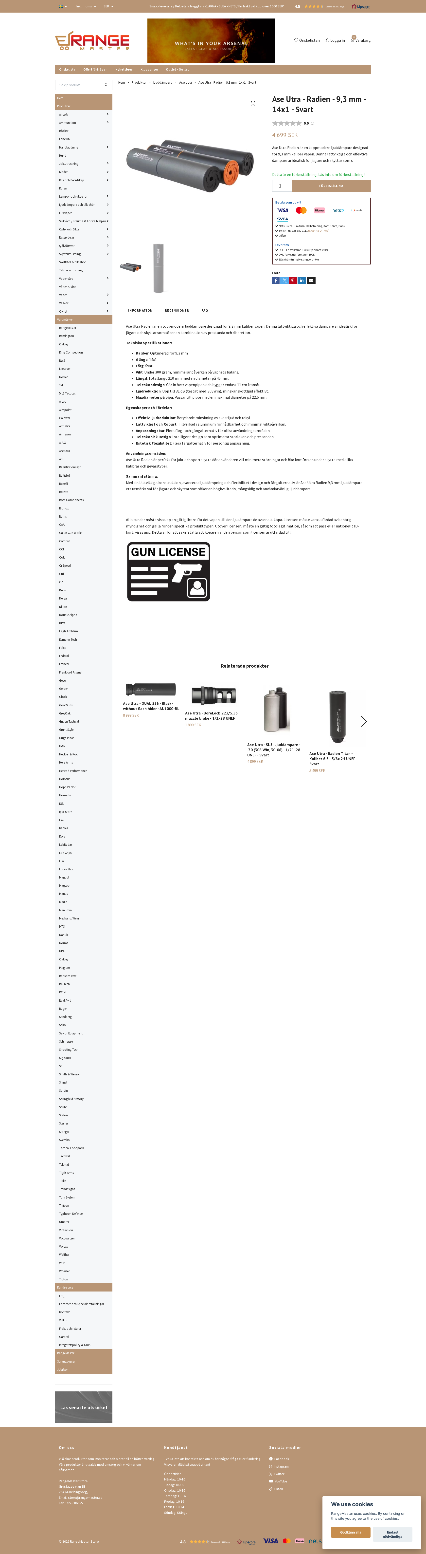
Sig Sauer (65, 1058)
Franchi (64, 664)
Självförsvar (66, 246)
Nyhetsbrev (124, 69)
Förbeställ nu (331, 186)
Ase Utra (64, 451)
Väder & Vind (67, 287)
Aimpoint (65, 410)
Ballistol (64, 475)
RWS (62, 360)
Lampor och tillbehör (73, 196)
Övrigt (63, 311)
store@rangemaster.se (85, 1497)
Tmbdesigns (67, 1189)
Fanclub (64, 139)
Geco (62, 680)
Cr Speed (65, 565)
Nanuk (63, 935)
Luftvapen (65, 213)
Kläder (63, 172)
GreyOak (65, 713)
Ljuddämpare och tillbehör (77, 204)
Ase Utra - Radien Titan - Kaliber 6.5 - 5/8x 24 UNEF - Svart (333, 758)
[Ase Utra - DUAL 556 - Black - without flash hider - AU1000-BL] (151, 689)
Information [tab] (140, 310)
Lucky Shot (66, 869)
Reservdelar (66, 237)
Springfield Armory (71, 1099)
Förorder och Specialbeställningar (81, 1304)
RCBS (62, 992)
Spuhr (63, 1107)
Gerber (63, 689)
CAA (62, 524)
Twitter (278, 1474)
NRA (62, 951)
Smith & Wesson (70, 1074)
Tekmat (64, 1164)
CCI (61, 549)
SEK (107, 6)
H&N (62, 746)
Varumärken (65, 319)
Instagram (281, 1466)
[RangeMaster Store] (93, 41)
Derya (63, 598)
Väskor (63, 303)
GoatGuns (65, 705)
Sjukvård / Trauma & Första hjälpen (82, 221)
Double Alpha (68, 615)
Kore (62, 836)
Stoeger (64, 1132)
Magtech (65, 885)
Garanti (64, 1337)
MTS (62, 926)
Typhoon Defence (71, 1214)
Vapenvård (66, 279)
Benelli (63, 484)
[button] (363, 721)
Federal (64, 656)
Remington (66, 336)
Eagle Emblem (68, 631)
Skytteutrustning (70, 254)
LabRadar (65, 844)
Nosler (63, 377)
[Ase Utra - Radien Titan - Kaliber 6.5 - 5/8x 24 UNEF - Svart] (337, 714)
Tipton (63, 1279)
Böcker (63, 131)
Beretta (64, 492)
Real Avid (65, 1000)
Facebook (281, 1459)
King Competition (71, 352)
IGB (61, 803)
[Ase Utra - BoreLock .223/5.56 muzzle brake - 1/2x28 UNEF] (213, 694)
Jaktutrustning (68, 164)
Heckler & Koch (69, 754)
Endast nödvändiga (392, 1534)
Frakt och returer (70, 1328)
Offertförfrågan (95, 69)
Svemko (64, 1140)
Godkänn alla (350, 1533)
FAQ (62, 1296)
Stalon (63, 1115)
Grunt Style (66, 729)
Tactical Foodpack (71, 1148)
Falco (63, 648)
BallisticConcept (70, 467)
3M (61, 385)
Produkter (63, 106)
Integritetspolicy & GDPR (75, 1345)
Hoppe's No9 (67, 787)
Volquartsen (67, 1238)
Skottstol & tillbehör (72, 262)
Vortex (63, 1246)
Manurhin (65, 910)
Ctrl (61, 574)
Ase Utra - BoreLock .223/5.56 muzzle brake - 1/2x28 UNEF (211, 716)
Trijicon (64, 1205)
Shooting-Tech (68, 1049)
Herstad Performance (73, 771)
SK (60, 1066)
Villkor (63, 1320)
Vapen (63, 295)
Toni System (67, 1197)
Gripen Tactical (69, 721)
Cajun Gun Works (70, 533)
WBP (62, 1263)
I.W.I (62, 820)
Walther (64, 1254)
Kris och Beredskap (71, 180)
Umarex (64, 1222)
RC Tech (64, 984)
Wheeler (64, 1271)
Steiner (63, 1123)
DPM (62, 623)
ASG (61, 459)
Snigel (63, 1082)
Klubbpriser (149, 69)
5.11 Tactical (67, 393)
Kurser (63, 188)
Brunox (64, 508)
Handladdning (68, 147)
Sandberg (65, 1017)
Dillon (63, 607)
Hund (62, 155)
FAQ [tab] (204, 310)
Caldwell (65, 418)
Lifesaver (65, 369)
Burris (63, 516)
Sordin (63, 1090)
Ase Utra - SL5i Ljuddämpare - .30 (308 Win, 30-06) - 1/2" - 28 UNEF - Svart (273, 749)
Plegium (64, 968)
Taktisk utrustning (71, 270)
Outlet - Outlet (177, 69)
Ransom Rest (67, 976)
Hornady (65, 795)
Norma (64, 943)
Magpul (64, 877)
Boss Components (71, 500)
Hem (60, 98)
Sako (62, 1025)
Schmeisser (66, 1041)
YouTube (280, 1481)
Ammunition (67, 123)
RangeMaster (67, 328)
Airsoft (63, 114)
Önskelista (67, 69)
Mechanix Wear (69, 918)
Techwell (65, 1156)
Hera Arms (66, 762)
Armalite (64, 426)
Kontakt (64, 1312)
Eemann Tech (68, 639)
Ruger (63, 1009)
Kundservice (65, 1287)
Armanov (65, 434)
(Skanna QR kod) (318, 230)
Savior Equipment (71, 1033)
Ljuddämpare (163, 82)
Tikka (62, 1181)
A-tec (62, 401)
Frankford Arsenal (70, 672)
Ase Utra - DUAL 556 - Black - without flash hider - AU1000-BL (151, 706)
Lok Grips (65, 853)
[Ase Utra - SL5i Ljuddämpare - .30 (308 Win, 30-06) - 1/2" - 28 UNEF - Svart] (275, 710)
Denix (63, 590)
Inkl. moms (84, 6)
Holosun (65, 779)
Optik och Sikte (69, 229)
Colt (62, 557)
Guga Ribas (66, 738)
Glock (63, 697)
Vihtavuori (66, 1230)
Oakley (63, 344)
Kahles (63, 828)
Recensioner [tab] (177, 310)
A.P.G (62, 443)
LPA (61, 861)
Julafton (63, 1369)
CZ (61, 582)
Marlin (63, 902)
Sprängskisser (66, 1361)
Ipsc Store (65, 812)
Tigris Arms (66, 1173)
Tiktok (278, 1489)
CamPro (64, 541)
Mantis (63, 894)
